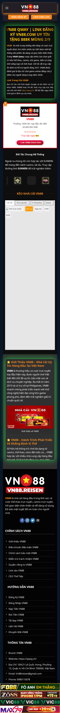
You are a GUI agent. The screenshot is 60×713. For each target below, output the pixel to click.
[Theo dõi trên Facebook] (22, 520)
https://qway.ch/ (28, 90)
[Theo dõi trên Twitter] (32, 520)
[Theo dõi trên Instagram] (27, 520)
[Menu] (7, 7)
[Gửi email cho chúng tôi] (38, 520)
